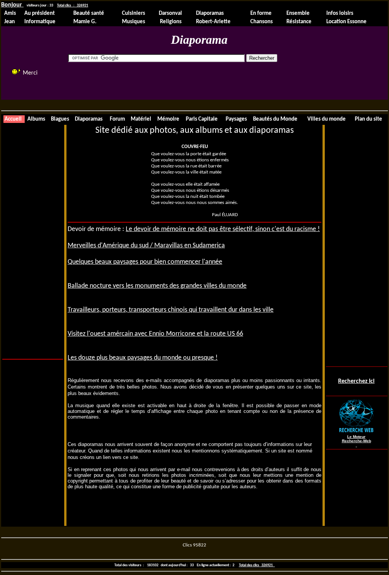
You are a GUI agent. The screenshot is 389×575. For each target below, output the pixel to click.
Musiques (133, 22)
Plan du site (368, 119)
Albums (36, 119)
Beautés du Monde (275, 119)
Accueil (13, 119)
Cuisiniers (133, 13)
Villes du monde (326, 119)
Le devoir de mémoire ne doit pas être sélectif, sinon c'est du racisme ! (223, 229)
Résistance (299, 22)
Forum (117, 119)
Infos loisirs (339, 13)
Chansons (261, 22)
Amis (10, 13)
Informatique (39, 22)
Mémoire (168, 119)
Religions (170, 22)
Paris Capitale (202, 119)
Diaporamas (210, 13)
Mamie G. (84, 22)
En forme (261, 13)
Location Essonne (346, 22)
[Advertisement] (205, 80)
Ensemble (298, 13)
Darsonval (170, 13)
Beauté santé (88, 13)
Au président (39, 13)
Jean (9, 22)
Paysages (236, 119)
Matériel (141, 119)
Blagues (60, 119)
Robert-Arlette (213, 22)
